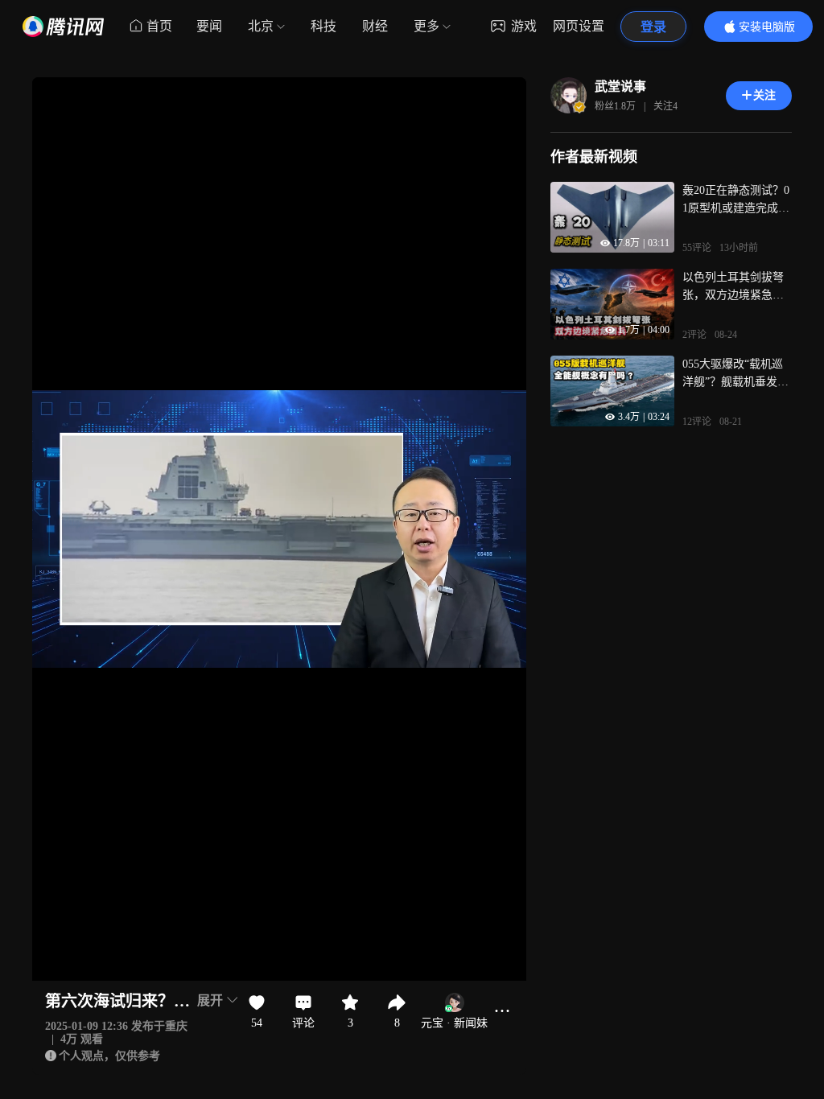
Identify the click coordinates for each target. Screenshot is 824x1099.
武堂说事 (620, 86)
